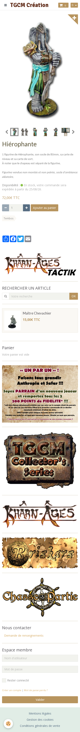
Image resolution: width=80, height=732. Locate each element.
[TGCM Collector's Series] (40, 461)
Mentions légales (40, 713)
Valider (40, 700)
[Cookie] (8, 723)
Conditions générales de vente (40, 726)
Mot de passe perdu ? (36, 690)
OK (74, 296)
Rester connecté (18, 680)
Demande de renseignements (23, 635)
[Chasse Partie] (40, 597)
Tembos (9, 218)
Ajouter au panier (44, 208)
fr (73, 5)
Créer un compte (11, 690)
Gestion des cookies (40, 720)
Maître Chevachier (37, 313)
